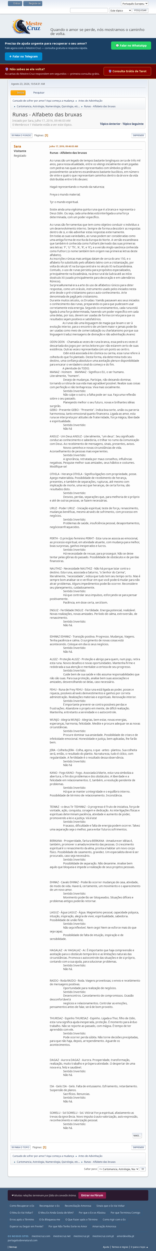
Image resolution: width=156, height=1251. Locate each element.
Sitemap (13, 1247)
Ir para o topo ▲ (139, 1246)
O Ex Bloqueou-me (49, 1219)
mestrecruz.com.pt (103, 1236)
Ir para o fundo (21, 135)
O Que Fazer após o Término (81, 1219)
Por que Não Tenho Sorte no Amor (68, 1226)
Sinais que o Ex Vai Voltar (110, 1205)
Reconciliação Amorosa (78, 1205)
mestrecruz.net (61, 1236)
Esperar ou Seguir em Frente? (26, 1226)
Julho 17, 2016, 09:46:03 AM (63, 146)
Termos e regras (120, 1246)
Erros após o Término (22, 1219)
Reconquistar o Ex (49, 1205)
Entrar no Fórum (92, 1195)
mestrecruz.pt (81, 1236)
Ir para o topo (20, 1147)
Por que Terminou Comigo (125, 1212)
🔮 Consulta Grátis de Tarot (127, 71)
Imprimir (138, 135)
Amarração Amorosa (104, 1226)
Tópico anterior (110, 124)
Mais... (137, 1135)
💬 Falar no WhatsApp (131, 45)
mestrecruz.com (41, 1236)
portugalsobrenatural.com (22, 1240)
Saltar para (90, 1168)
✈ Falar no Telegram (23, 56)
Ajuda (106, 1246)
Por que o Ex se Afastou (92, 1212)
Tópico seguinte (133, 124)
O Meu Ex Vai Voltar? (21, 1212)
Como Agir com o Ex (114, 1219)
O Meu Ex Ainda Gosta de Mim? (56, 1212)
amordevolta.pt (125, 1236)
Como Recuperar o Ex (22, 1205)
